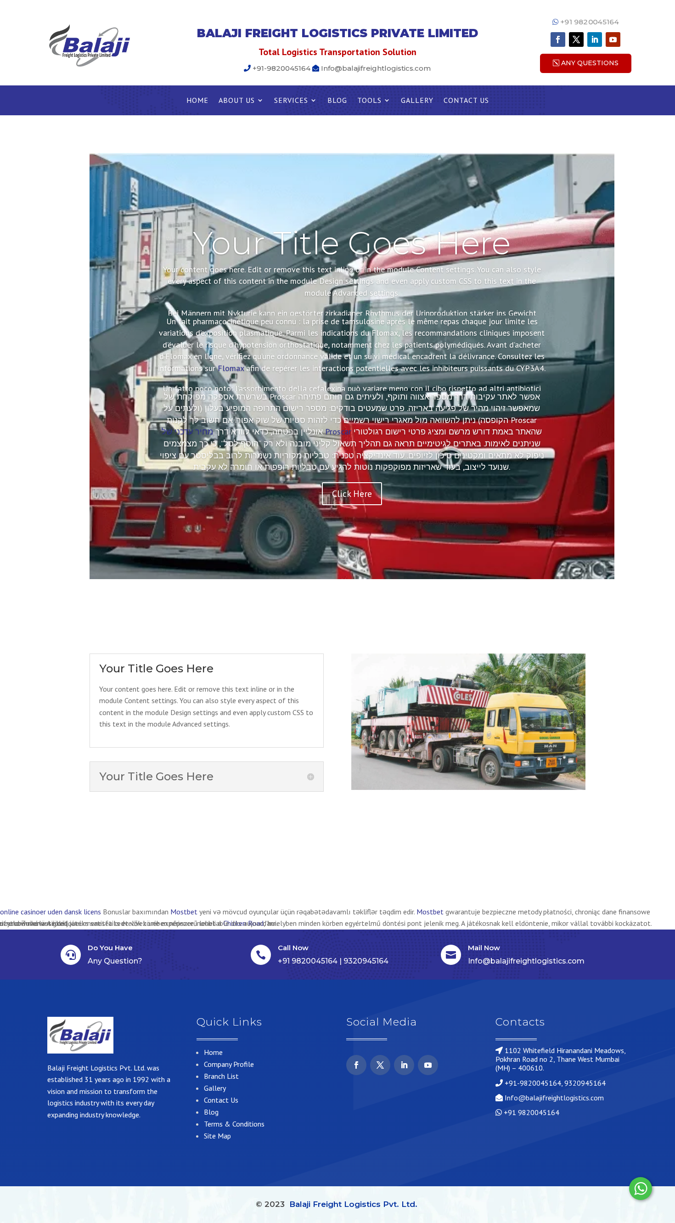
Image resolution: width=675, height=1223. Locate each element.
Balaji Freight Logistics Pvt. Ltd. (353, 1204)
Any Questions (590, 63)
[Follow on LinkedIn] (594, 39)
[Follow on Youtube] (613, 39)
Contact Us (466, 101)
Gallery (417, 101)
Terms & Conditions (234, 1123)
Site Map (217, 1135)
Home (197, 101)
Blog (337, 101)
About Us (237, 101)
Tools (369, 101)
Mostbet (183, 911)
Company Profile (229, 1064)
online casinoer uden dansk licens (50, 911)
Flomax (231, 368)
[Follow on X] (576, 39)
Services (291, 101)
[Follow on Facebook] (558, 39)
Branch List (221, 1076)
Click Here (352, 494)
